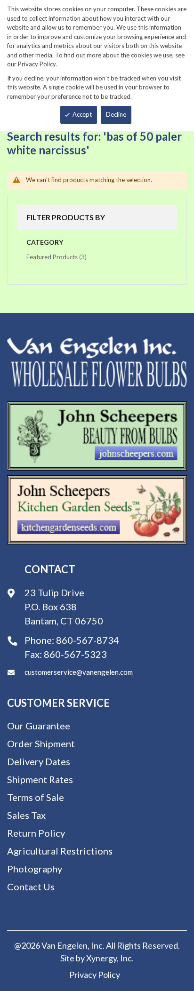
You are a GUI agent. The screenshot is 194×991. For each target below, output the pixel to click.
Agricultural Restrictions (60, 850)
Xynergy (101, 958)
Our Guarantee (38, 725)
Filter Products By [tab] (65, 217)
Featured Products (56, 257)
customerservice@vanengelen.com (78, 672)
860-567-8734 (87, 640)
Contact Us (31, 886)
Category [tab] (44, 242)
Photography (34, 868)
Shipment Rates (40, 779)
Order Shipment (41, 743)
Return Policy (36, 833)
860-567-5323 (75, 654)
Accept (82, 114)
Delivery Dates (38, 761)
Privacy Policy (94, 974)
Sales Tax (26, 815)
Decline (116, 114)
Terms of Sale (35, 797)
